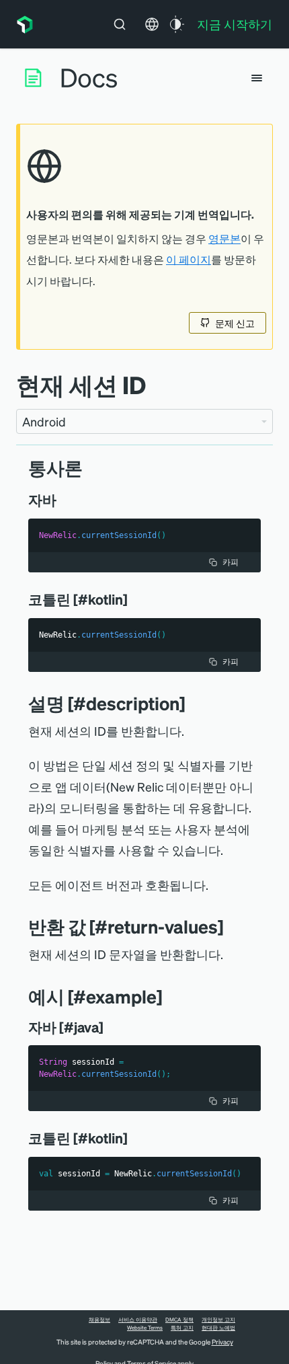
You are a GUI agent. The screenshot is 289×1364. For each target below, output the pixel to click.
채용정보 (99, 1319)
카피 (230, 562)
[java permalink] (66, 500)
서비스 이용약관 (137, 1319)
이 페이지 (188, 259)
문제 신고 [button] (235, 323)
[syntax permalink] (92, 467)
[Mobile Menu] (257, 78)
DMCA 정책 (179, 1319)
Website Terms (145, 1327)
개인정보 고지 (218, 1319)
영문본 (224, 238)
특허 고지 (182, 1327)
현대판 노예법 (218, 1327)
